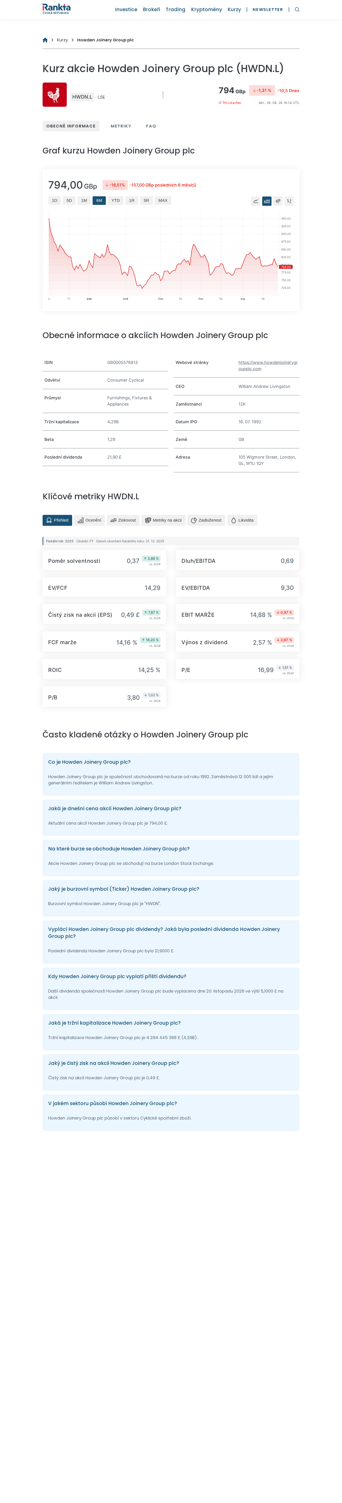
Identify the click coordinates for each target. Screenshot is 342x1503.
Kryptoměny (206, 9)
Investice (126, 9)
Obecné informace (71, 126)
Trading (175, 9)
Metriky (121, 126)
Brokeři (151, 9)
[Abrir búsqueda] (297, 9)
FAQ (151, 126)
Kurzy (234, 9)
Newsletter (268, 9)
